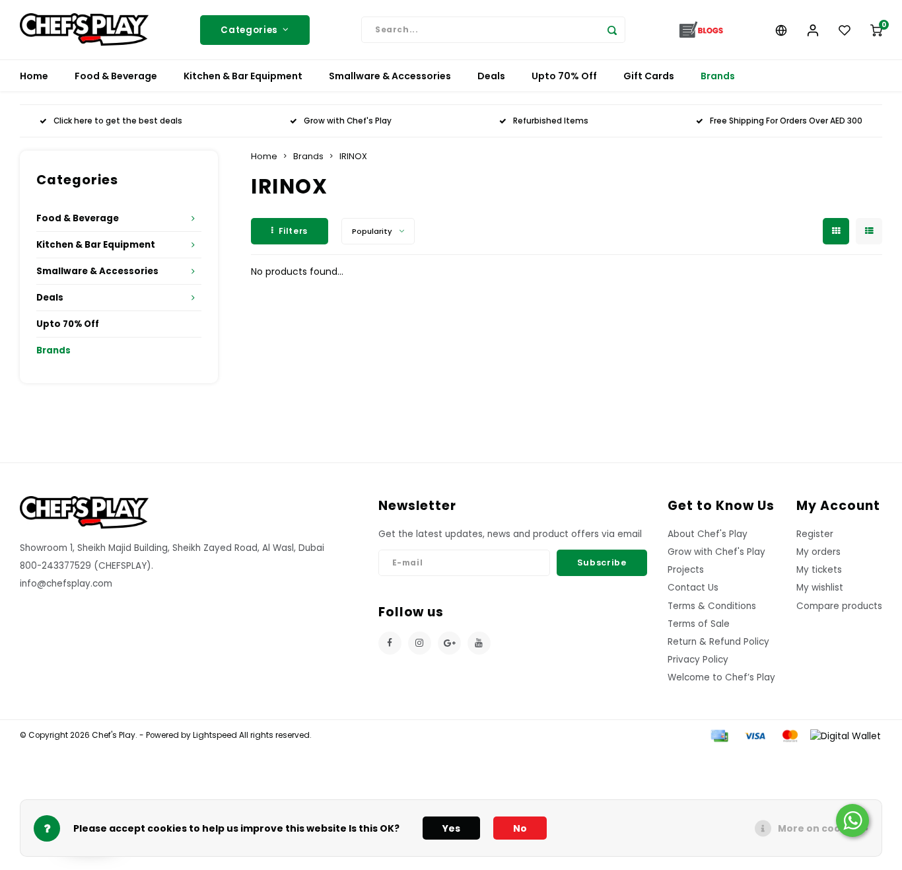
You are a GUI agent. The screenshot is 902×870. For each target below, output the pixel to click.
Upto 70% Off (564, 76)
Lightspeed (215, 735)
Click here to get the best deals (117, 121)
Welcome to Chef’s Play (721, 677)
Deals (491, 76)
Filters (293, 230)
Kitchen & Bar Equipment (243, 76)
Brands (718, 76)
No (520, 828)
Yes (451, 828)
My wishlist (819, 587)
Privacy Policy (698, 659)
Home (34, 76)
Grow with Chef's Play (348, 121)
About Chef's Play (707, 534)
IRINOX (353, 156)
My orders (818, 552)
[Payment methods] (718, 735)
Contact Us (693, 587)
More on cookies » (823, 828)
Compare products (839, 606)
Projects (686, 569)
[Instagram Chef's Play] (419, 643)
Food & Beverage (116, 76)
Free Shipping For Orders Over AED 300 (786, 121)
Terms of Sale (699, 624)
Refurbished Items (550, 121)
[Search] (612, 30)
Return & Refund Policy (718, 641)
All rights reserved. (274, 735)
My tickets (819, 569)
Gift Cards (648, 76)
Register (814, 534)
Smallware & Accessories (390, 76)
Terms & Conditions (712, 606)
